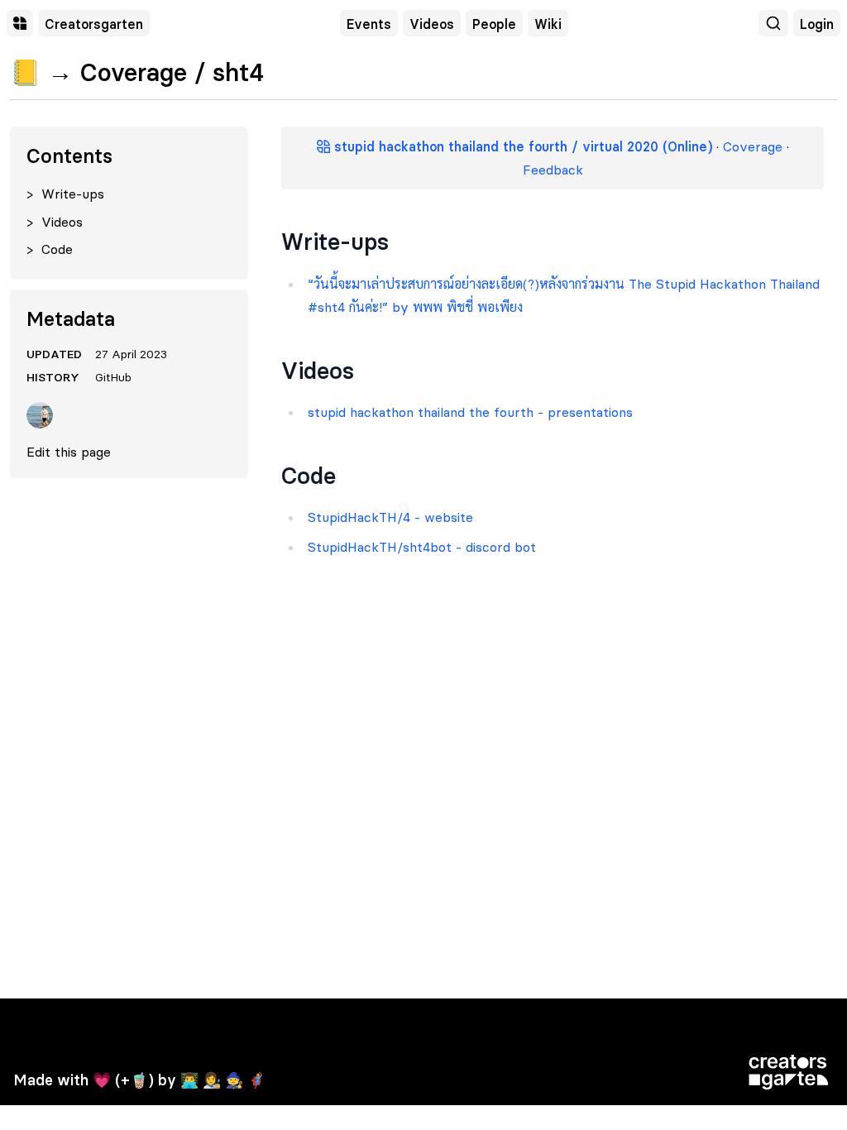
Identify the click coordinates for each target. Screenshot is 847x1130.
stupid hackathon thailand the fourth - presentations (470, 412)
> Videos (54, 221)
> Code (49, 249)
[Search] (773, 23)
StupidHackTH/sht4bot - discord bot (422, 547)
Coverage (752, 146)
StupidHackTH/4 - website (390, 517)
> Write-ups (65, 193)
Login (817, 24)
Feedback (553, 169)
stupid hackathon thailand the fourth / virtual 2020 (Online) (521, 146)
